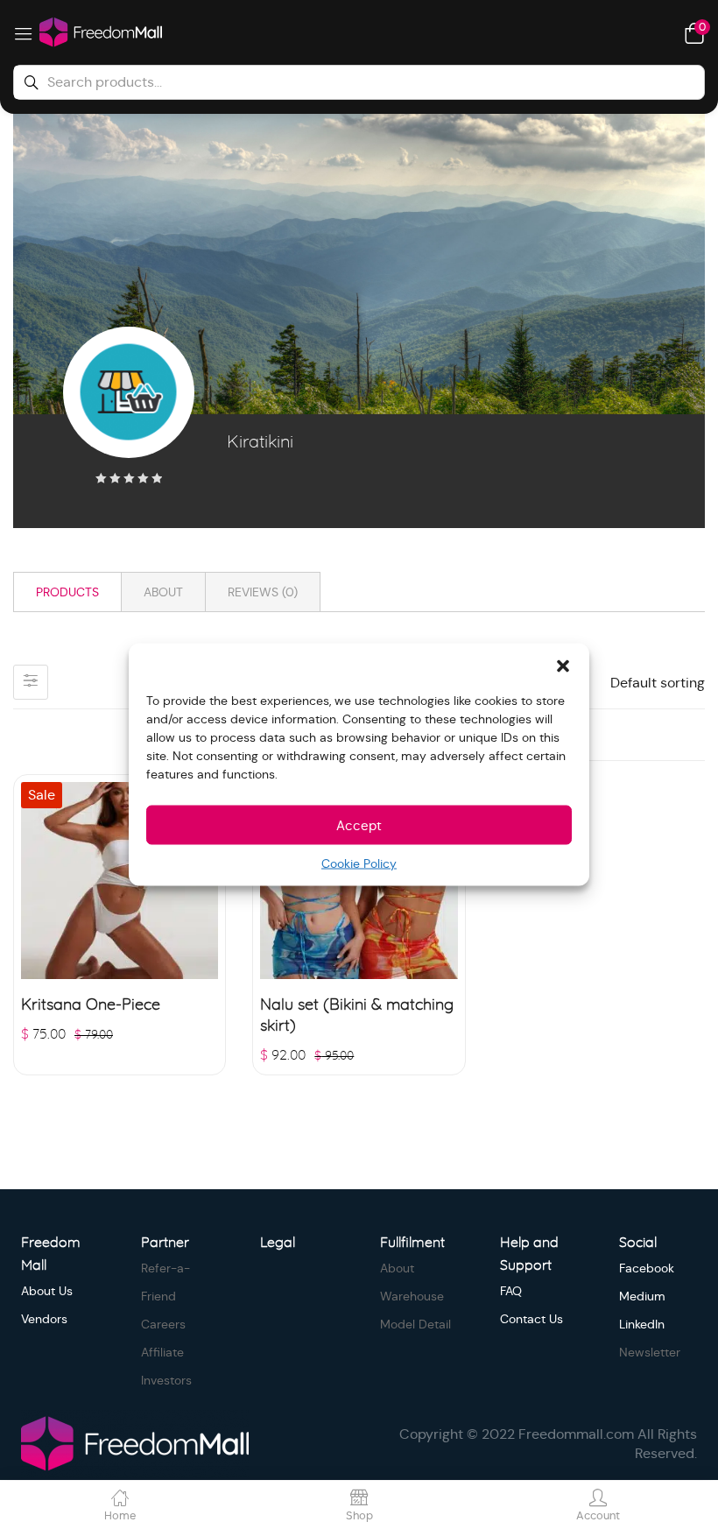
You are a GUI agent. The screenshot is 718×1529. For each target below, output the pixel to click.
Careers (163, 1324)
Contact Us (531, 1319)
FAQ (511, 1291)
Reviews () (263, 592)
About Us (47, 1291)
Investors (166, 1380)
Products (67, 592)
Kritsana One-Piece (90, 1005)
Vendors (44, 1319)
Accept (359, 824)
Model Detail (415, 1324)
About (163, 592)
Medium (642, 1296)
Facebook (646, 1268)
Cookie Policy (359, 863)
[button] (563, 665)
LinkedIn (642, 1324)
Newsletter (649, 1352)
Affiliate (162, 1352)
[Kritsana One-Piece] (119, 880)
